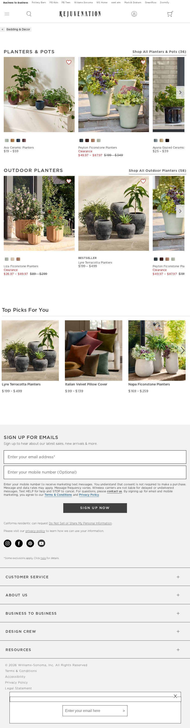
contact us (114, 491)
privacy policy (35, 531)
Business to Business (15, 3)
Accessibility (15, 676)
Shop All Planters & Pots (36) (159, 52)
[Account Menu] (134, 14)
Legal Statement (18, 688)
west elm (116, 3)
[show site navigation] (7, 14)
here (43, 558)
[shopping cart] (170, 14)
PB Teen (66, 3)
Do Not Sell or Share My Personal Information (80, 523)
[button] (29, 13)
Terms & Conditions (21, 671)
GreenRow (151, 3)
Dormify (164, 3)
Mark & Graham (132, 3)
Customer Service (27, 577)
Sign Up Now (95, 508)
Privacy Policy (16, 682)
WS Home (101, 3)
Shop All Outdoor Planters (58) (157, 170)
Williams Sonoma (83, 3)
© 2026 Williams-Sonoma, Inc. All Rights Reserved (46, 665)
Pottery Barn (39, 3)
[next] (182, 350)
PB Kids (54, 3)
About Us (17, 595)
